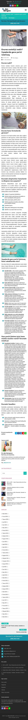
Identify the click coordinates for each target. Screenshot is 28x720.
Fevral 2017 (5, 605)
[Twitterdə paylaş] (16, 433)
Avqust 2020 (5, 588)
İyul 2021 (4, 566)
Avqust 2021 (5, 563)
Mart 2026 (4, 513)
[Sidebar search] (25, 473)
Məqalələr (3, 687)
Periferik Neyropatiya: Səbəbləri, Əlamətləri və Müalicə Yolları (12, 673)
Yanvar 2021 (5, 583)
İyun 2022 (4, 541)
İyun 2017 (4, 600)
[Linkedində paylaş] (21, 433)
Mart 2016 (4, 616)
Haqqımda (3, 684)
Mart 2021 (4, 577)
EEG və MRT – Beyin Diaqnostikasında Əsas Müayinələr (14, 665)
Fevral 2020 (5, 594)
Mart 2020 (4, 591)
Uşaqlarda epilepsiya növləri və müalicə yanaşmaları (13, 667)
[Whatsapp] (17, 6)
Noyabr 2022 (5, 538)
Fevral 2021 (5, 580)
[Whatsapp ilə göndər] (25, 433)
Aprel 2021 (4, 575)
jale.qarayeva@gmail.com (15, 3)
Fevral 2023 (5, 530)
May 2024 (4, 527)
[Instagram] (13, 6)
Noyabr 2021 (5, 555)
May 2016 (4, 614)
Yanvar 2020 (5, 597)
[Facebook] (10, 6)
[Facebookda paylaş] (18, 433)
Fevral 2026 (5, 516)
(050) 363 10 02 (17, 1)
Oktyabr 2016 (5, 611)
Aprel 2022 (4, 544)
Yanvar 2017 (5, 608)
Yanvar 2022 (5, 552)
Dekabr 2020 (5, 586)
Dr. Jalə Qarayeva (7, 59)
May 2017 (4, 602)
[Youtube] (15, 6)
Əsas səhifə (4, 682)
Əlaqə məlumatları (5, 692)
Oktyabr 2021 (5, 558)
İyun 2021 (4, 569)
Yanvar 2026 (5, 519)
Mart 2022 (4, 547)
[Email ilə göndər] (23, 433)
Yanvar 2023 (5, 533)
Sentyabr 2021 (5, 561)
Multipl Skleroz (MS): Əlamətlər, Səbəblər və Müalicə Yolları (14, 670)
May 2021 (4, 572)
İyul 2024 (4, 522)
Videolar (3, 689)
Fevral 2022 (5, 549)
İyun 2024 (4, 524)
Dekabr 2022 (5, 536)
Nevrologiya (15, 57)
